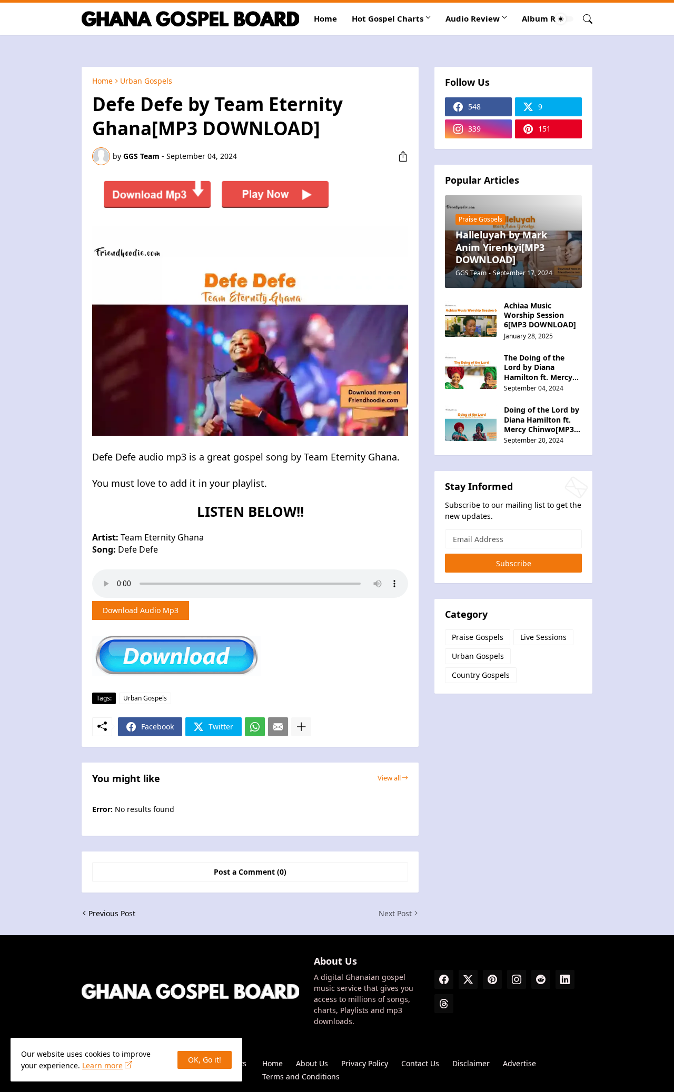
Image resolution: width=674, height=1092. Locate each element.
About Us (312, 1063)
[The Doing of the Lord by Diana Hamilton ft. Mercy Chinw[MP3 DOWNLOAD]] (471, 371)
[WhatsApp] (255, 726)
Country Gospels (481, 675)
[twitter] (468, 979)
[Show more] (301, 726)
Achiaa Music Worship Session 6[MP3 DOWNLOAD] (540, 315)
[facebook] (443, 979)
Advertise (519, 1063)
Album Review (550, 18)
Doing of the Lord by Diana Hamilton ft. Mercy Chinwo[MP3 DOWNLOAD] (541, 419)
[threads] (443, 1003)
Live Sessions (543, 637)
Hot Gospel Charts (387, 18)
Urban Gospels (146, 81)
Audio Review (472, 18)
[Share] (399, 156)
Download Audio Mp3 (141, 610)
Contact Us (420, 1063)
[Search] (583, 19)
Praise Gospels (477, 637)
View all (389, 778)
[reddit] (540, 979)
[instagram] (516, 979)
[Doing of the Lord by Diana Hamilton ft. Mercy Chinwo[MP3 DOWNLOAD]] (471, 423)
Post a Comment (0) (250, 872)
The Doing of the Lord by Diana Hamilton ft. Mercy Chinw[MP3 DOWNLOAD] (538, 367)
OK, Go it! (204, 1060)
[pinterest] (492, 979)
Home (325, 18)
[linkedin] (565, 979)
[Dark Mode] (564, 19)
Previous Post (111, 913)
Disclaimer (471, 1063)
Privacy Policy (364, 1063)
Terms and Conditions (301, 1076)
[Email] (278, 726)
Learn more (102, 1065)
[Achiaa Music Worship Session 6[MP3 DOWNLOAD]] (471, 319)
